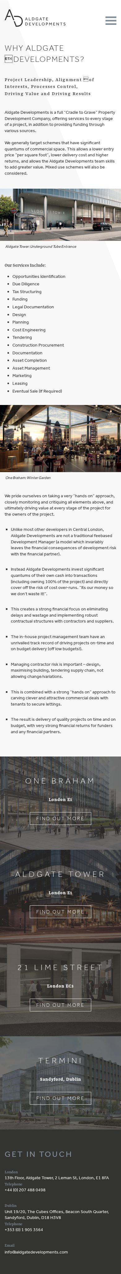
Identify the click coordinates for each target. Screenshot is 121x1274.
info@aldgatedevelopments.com (36, 1252)
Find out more (60, 818)
